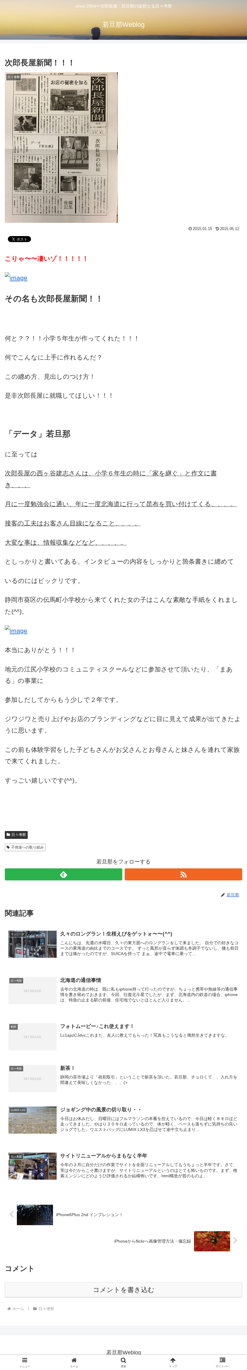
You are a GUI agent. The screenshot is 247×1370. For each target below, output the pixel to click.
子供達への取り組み (27, 847)
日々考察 (18, 835)
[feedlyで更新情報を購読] (63, 874)
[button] (228, 993)
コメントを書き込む (124, 1290)
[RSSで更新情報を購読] (183, 874)
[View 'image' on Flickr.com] (16, 277)
